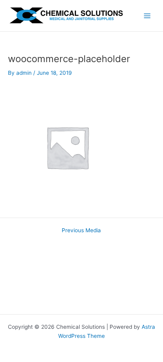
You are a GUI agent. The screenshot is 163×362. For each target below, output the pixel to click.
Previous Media (81, 230)
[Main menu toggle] (147, 15)
